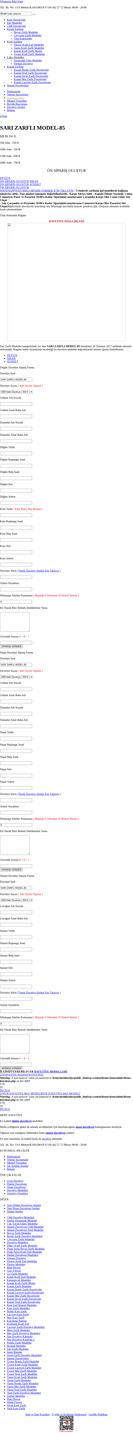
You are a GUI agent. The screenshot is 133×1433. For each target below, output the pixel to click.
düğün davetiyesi (22, 1121)
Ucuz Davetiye (15, 1180)
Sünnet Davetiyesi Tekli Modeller (25, 1230)
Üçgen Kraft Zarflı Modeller (29, 54)
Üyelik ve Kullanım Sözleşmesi (69, 1414)
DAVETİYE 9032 (33, 1074)
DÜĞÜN (12, 355)
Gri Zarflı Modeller (17, 1273)
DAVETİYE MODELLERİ (50, 1071)
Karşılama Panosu (17, 1320)
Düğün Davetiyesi (17, 1184)
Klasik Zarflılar (15, 29)
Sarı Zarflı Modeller (18, 1349)
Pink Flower (13, 1399)
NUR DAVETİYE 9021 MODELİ (60, 1093)
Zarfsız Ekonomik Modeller (22, 1220)
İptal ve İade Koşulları (37, 1414)
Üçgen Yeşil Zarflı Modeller (22, 1374)
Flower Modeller (16, 1264)
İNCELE (5, 1090)
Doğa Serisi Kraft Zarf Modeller (24, 1251)
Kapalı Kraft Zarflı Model (28, 51)
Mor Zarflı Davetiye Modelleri (23, 1333)
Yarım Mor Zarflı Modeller (21, 1386)
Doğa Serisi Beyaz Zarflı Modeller (26, 1248)
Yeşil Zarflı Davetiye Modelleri (24, 1392)
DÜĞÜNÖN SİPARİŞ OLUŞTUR (14, 180)
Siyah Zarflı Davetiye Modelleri (24, 1355)
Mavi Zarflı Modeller (18, 1330)
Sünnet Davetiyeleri (18, 85)
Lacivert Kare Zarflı (18, 1314)
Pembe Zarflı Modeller (19, 1342)
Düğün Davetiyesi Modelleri (22, 1255)
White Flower (14, 1402)
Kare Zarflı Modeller (18, 1308)
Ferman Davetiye (23, 63)
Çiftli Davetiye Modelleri (20, 1217)
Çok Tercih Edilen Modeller (22, 1223)
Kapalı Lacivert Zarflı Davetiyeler (32, 82)
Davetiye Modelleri (17, 1190)
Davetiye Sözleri (16, 107)
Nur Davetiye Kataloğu (20, 1336)
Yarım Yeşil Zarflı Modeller (22, 1389)
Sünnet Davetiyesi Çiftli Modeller (25, 1226)
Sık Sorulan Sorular (17, 1165)
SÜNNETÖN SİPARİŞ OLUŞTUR (20, 186)
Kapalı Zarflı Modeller (19, 1286)
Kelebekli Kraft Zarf (18, 1323)
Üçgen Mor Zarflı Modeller (22, 1370)
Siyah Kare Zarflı (16, 1405)
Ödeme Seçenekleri (17, 94)
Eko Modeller (14, 22)
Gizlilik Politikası (98, 1414)
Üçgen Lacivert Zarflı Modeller (24, 1367)
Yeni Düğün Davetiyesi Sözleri (24, 1205)
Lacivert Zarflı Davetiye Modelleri (26, 1327)
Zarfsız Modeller (16, 1396)
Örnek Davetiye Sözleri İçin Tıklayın (38, 570)
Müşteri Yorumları (17, 100)
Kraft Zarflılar (14, 41)
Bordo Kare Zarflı (17, 1311)
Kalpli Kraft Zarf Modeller (21, 1276)
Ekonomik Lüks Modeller (28, 60)
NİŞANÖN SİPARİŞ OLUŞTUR (19, 183)
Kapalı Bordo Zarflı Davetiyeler (31, 69)
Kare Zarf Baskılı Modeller (22, 1305)
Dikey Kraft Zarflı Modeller (22, 1245)
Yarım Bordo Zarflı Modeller (22, 1383)
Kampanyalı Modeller (19, 1280)
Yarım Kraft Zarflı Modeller (29, 47)
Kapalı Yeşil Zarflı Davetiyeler (30, 73)
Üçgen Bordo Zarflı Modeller (23, 1361)
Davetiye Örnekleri (17, 1193)
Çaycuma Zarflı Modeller (28, 35)
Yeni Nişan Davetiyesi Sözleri (23, 1208)
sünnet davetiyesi (55, 1132)
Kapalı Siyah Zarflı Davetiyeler (31, 76)
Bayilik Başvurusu (17, 104)
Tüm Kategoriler (23, 38)
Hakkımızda (13, 91)
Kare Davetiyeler (16, 19)
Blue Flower (14, 1267)
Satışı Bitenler (14, 1352)
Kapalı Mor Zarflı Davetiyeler (30, 79)
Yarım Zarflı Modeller (19, 1380)
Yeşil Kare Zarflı (16, 1408)
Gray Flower (14, 1270)
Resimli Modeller (16, 1345)
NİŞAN (11, 358)
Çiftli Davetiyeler (16, 26)
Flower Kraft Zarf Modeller (29, 44)
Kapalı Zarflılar (15, 66)
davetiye (46, 1138)
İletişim (11, 110)
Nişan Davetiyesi (16, 1187)
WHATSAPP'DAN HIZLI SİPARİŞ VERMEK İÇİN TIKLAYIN (37, 190)
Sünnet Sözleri (15, 1211)
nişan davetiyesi (85, 1126)
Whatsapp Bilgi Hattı (11, 1)
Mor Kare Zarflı (15, 1317)
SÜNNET (12, 361)
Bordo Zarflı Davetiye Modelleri (24, 1236)
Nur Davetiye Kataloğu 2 (21, 1339)
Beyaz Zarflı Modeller (26, 32)
